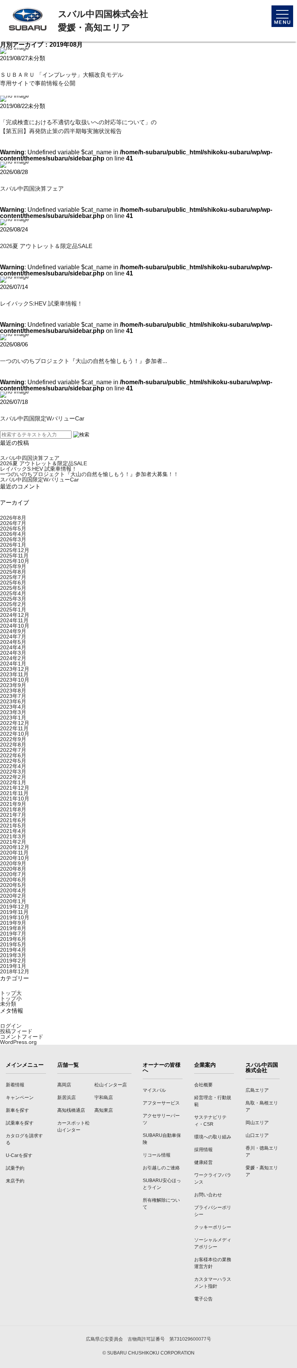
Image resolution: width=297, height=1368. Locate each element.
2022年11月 (14, 728)
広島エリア (257, 1090)
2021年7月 (13, 815)
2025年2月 (13, 604)
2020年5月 (13, 885)
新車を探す (17, 1110)
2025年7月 (13, 577)
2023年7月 (13, 696)
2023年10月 (14, 680)
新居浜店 (66, 1097)
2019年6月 (13, 939)
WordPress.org (18, 1042)
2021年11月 (14, 793)
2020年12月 (14, 847)
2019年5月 (13, 944)
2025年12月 (14, 550)
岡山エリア (257, 1122)
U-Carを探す (19, 1155)
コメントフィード (21, 1037)
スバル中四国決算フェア (32, 188)
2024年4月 (13, 647)
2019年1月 (13, 966)
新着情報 (15, 1085)
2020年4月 (13, 890)
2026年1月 (13, 545)
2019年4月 (13, 950)
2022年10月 (14, 734)
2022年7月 (13, 750)
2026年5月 (13, 528)
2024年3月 (13, 653)
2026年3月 (13, 539)
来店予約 (15, 1181)
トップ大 (11, 993)
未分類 (8, 1004)
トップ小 (11, 998)
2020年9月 (13, 863)
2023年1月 (13, 717)
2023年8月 (13, 690)
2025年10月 (14, 561)
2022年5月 (13, 761)
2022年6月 (13, 755)
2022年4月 (13, 766)
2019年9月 (13, 923)
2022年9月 (13, 739)
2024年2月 (13, 658)
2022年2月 (13, 777)
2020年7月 (13, 874)
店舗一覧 (68, 1065)
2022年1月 (13, 782)
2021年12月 (14, 788)
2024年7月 (13, 636)
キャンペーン (20, 1097)
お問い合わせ (208, 1194)
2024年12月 (14, 615)
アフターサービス (161, 1103)
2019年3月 (13, 955)
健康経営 (203, 1162)
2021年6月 (13, 820)
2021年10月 (14, 798)
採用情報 (203, 1149)
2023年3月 (13, 712)
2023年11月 (14, 674)
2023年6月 (13, 701)
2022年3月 (13, 771)
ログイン (11, 1026)
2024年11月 (14, 620)
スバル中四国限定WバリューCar (42, 418)
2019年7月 (13, 934)
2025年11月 (14, 555)
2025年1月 (13, 609)
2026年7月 (13, 523)
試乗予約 (15, 1168)
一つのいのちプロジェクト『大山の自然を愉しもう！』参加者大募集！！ (89, 474)
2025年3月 (13, 599)
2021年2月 (13, 842)
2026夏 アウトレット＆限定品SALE (46, 246)
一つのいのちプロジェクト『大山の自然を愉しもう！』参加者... (83, 361)
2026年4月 (13, 534)
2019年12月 (14, 907)
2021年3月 (13, 836)
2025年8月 (13, 572)
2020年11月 (14, 853)
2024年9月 (13, 631)
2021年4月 (13, 831)
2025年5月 (13, 588)
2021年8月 (13, 809)
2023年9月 (13, 685)
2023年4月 (13, 707)
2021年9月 (13, 804)
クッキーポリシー (212, 1227)
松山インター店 (110, 1085)
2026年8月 (13, 518)
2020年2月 (13, 896)
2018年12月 (14, 971)
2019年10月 (14, 917)
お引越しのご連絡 (161, 1167)
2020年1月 (13, 901)
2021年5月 (13, 825)
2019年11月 (14, 912)
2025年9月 (13, 566)
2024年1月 (13, 663)
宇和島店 (103, 1097)
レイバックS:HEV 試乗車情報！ (41, 303)
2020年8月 (13, 869)
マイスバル (154, 1090)
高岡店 (64, 1085)
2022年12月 (14, 723)
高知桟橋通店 (71, 1110)
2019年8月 (13, 928)
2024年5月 (13, 642)
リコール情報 (157, 1155)
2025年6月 (13, 582)
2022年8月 (13, 744)
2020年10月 (14, 858)
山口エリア (257, 1135)
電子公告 (203, 1299)
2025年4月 (13, 593)
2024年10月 (14, 626)
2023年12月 (14, 669)
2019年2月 (13, 961)
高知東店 (103, 1110)
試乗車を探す (20, 1123)
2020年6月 (13, 880)
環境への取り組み (212, 1137)
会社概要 (203, 1085)
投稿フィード (16, 1031)
